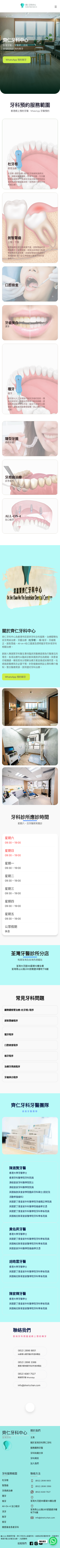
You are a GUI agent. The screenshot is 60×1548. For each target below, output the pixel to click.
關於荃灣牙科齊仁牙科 (40, 1442)
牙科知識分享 (36, 1453)
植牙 (4, 1501)
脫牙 (4, 1516)
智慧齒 (5, 1485)
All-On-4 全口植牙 (11, 1506)
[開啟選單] (55, 6)
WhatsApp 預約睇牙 (16, 59)
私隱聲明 (23, 1539)
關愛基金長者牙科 (10, 1527)
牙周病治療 (7, 1490)
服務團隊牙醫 (36, 1447)
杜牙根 (32, 640)
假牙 (4, 1522)
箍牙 (4, 1495)
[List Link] (30, 1351)
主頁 (32, 1437)
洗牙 (4, 1511)
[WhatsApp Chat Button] (53, 1541)
